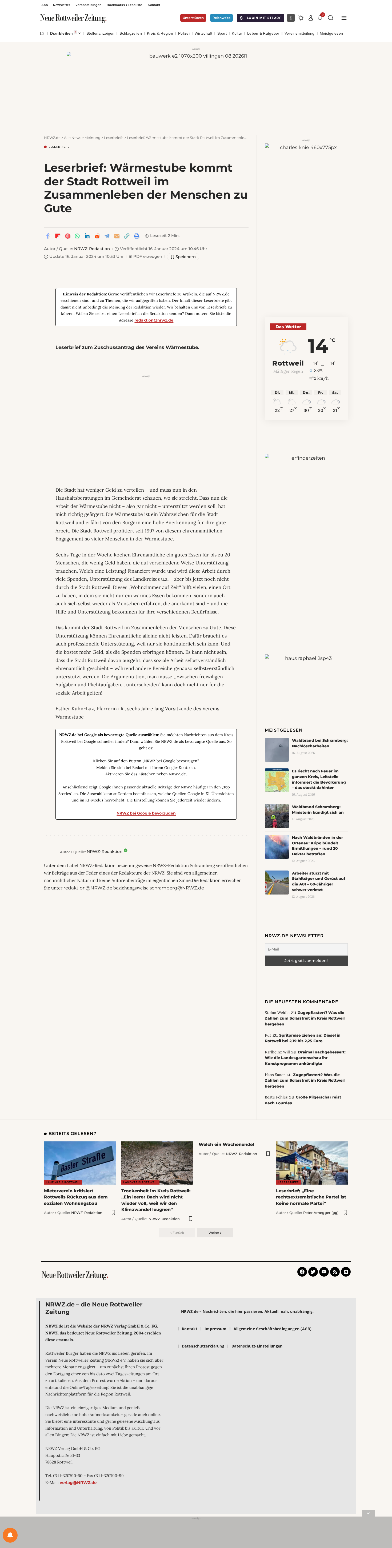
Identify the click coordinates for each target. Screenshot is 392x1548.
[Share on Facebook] (47, 236)
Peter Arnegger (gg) (320, 1212)
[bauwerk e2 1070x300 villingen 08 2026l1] (196, 88)
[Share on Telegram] (107, 236)
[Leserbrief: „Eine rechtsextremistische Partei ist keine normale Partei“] (312, 1163)
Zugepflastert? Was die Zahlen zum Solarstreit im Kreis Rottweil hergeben (305, 1018)
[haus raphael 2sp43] (306, 674)
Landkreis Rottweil (63, 1182)
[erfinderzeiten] (306, 537)
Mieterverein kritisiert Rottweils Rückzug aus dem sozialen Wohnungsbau (76, 1197)
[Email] (117, 236)
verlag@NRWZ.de (78, 1482)
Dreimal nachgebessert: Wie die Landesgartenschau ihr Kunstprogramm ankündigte (305, 1058)
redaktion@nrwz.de (153, 320)
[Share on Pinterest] (67, 236)
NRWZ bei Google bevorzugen (146, 813)
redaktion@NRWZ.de (87, 888)
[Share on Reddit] (97, 236)
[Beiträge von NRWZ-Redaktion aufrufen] (50, 852)
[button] (310, 18)
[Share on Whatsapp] (77, 236)
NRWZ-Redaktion (92, 248)
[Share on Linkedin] (87, 236)
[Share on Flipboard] (57, 236)
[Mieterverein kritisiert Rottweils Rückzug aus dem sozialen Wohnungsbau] (80, 1163)
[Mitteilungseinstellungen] (10, 1535)
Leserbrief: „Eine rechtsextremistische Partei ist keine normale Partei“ (311, 1197)
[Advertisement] (146, 416)
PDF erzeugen (145, 256)
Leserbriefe (59, 147)
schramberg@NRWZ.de (177, 888)
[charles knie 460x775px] (306, 213)
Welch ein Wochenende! (226, 1144)
